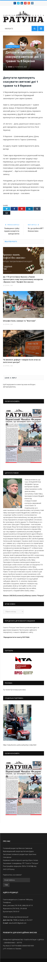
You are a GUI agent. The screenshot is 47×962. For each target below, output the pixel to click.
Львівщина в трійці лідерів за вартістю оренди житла (11, 231)
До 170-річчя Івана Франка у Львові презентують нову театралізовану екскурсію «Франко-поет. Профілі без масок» (23, 279)
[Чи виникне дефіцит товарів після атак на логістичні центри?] (23, 343)
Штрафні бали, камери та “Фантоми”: (19, 321)
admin (10, 67)
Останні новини (13, 46)
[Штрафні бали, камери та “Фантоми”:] (23, 304)
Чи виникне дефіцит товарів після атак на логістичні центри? (21, 361)
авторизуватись (9, 387)
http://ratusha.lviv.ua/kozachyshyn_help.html (19, 745)
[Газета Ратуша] (23, 16)
